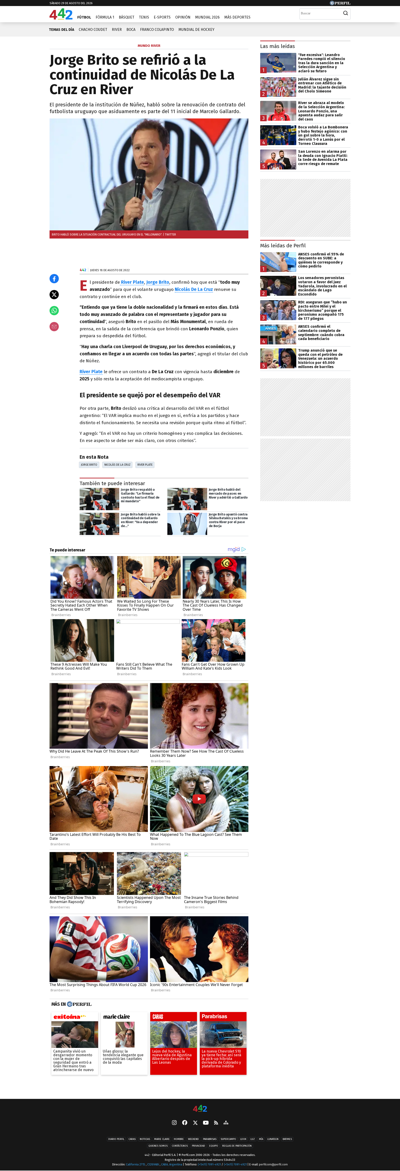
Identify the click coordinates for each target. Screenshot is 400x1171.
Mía (261, 1139)
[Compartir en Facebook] (54, 278)
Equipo (213, 1145)
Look (243, 1139)
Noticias (145, 1139)
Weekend (193, 1139)
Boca (130, 29)
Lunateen (272, 1139)
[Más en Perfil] (78, 1004)
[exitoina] (74, 1017)
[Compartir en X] (54, 294)
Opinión (183, 17)
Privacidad (198, 1145)
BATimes (287, 1139)
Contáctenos (180, 1145)
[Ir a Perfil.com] (340, 4)
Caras (132, 1139)
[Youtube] (206, 1123)
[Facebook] (184, 1123)
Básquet (126, 17)
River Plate (91, 371)
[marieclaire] (124, 1017)
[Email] (54, 326)
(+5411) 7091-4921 (209, 1164)
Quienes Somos (158, 1145)
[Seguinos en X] (195, 1123)
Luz (252, 1139)
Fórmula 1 (105, 17)
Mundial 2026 (207, 17)
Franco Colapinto (157, 29)
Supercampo (228, 1139)
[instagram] (174, 1123)
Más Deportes (237, 17)
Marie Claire (162, 1139)
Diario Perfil (116, 1139)
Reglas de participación (237, 1145)
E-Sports (162, 17)
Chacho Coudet (93, 29)
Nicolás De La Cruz (194, 289)
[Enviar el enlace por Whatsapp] (54, 310)
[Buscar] (345, 13)
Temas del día (61, 29)
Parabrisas (209, 1139)
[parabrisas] (223, 1017)
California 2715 (136, 1164)
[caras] (173, 1017)
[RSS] (216, 1123)
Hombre (179, 1139)
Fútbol (84, 17)
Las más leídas (277, 46)
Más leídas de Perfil (283, 245)
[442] (200, 1109)
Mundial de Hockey (196, 29)
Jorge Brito (89, 464)
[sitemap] (226, 1123)
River (117, 29)
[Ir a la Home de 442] (61, 18)
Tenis (144, 17)
